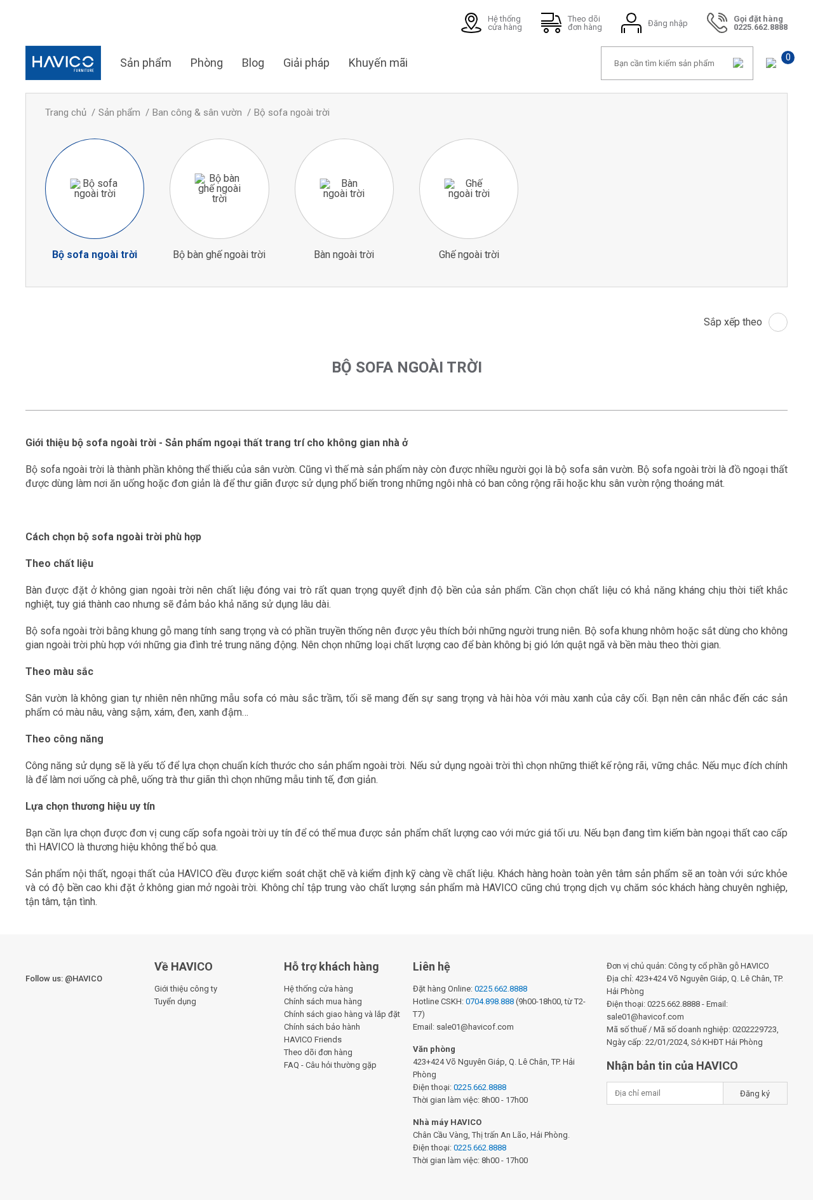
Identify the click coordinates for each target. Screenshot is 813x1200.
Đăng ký (755, 1093)
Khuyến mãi (378, 62)
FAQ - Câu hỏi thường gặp (330, 1065)
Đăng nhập (668, 23)
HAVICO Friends (313, 1039)
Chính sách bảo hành (322, 1027)
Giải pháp (306, 62)
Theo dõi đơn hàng (318, 1052)
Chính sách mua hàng (323, 1001)
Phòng (207, 62)
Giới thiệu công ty (185, 988)
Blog (253, 62)
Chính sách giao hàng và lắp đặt (342, 1014)
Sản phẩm (145, 62)
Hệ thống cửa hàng (318, 988)
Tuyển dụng (175, 1001)
